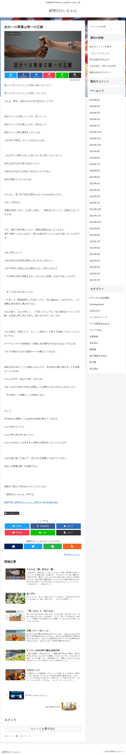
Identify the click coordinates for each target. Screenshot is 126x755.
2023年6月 (94, 100)
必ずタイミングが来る (100, 46)
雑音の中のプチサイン (100, 72)
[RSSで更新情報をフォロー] (72, 546)
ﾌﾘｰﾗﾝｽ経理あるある (99, 323)
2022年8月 (94, 158)
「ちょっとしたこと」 (100, 53)
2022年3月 (94, 190)
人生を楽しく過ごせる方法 (102, 66)
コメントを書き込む (42, 728)
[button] (121, 26)
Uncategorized (96, 304)
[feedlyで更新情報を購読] (52, 546)
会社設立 (93, 343)
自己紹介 (93, 368)
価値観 (92, 349)
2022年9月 (94, 151)
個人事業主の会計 (98, 356)
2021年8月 (94, 235)
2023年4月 (94, 106)
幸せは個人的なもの (99, 59)
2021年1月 (94, 280)
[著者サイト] (13, 546)
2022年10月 (95, 145)
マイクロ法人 (96, 330)
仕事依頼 (93, 336)
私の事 (92, 362)
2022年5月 (94, 177)
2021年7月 (94, 241)
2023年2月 (94, 119)
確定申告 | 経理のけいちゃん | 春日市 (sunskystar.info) (31, 502)
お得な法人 (95, 311)
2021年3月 (94, 267)
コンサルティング (12, 513)
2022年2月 (94, 196)
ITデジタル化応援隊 (99, 298)
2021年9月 (94, 228)
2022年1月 (94, 203)
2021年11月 (95, 215)
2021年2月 (94, 273)
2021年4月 (94, 260)
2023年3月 (94, 113)
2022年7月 (94, 164)
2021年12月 (95, 209)
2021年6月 (94, 248)
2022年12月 (95, 132)
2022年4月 (94, 183)
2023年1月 (94, 125)
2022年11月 (95, 138)
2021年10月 (95, 222)
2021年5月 (94, 254)
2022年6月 (94, 170)
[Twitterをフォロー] (33, 546)
